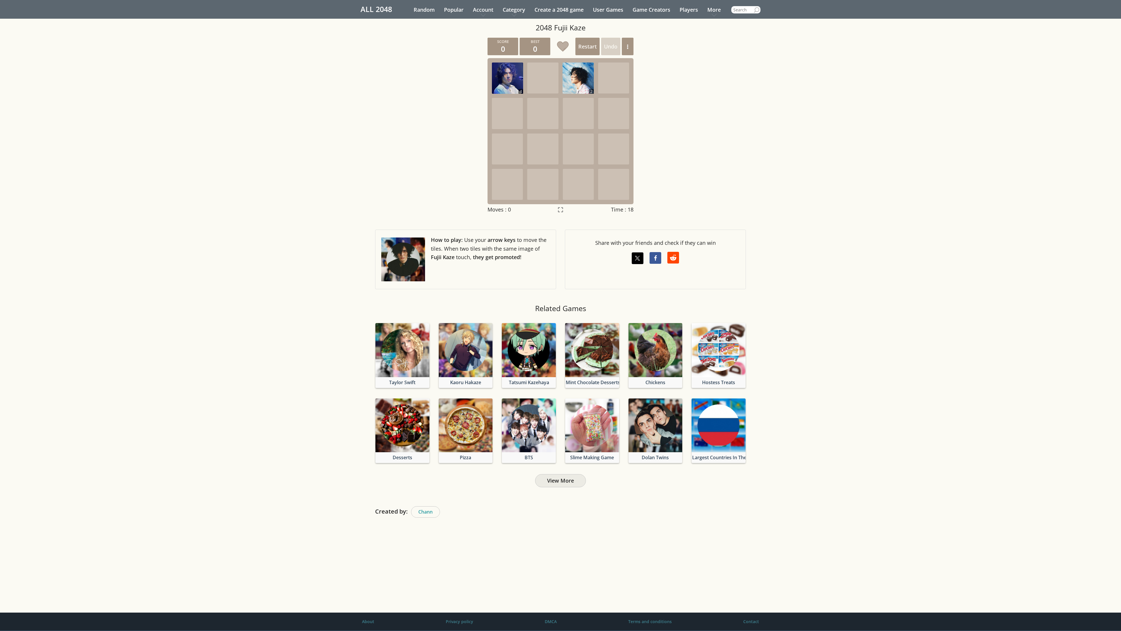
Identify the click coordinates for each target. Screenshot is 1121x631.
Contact (751, 621)
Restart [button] (587, 46)
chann (425, 512)
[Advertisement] (427, 125)
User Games (608, 9)
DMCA (551, 621)
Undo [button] (610, 46)
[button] (627, 46)
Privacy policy (459, 621)
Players (689, 9)
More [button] (714, 9)
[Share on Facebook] (655, 258)
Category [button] (514, 9)
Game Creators (651, 9)
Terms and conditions (650, 621)
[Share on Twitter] (637, 258)
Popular (454, 9)
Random (424, 9)
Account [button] (483, 9)
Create (559, 9)
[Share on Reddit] (673, 258)
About (368, 621)
